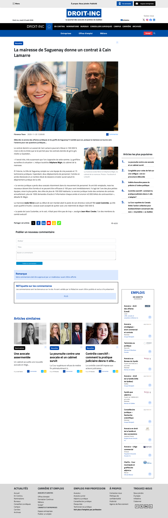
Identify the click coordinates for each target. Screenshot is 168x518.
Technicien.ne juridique (129, 344)
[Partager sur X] (33, 223)
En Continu (59, 26)
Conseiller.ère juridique (82, 501)
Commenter (33, 371)
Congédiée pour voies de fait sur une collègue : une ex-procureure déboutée (141, 173)
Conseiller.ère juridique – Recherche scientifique (129, 413)
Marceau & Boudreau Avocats (130, 351)
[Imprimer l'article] (45, 371)
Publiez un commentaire (29, 263)
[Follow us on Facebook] (150, 20)
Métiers (103, 33)
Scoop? (148, 33)
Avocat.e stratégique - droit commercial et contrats (130, 328)
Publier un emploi (44, 514)
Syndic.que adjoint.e (128, 393)
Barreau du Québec (129, 370)
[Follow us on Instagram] (147, 20)
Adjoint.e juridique (81, 498)
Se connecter (126, 3)
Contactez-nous (116, 493)
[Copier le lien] (59, 223)
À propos (74, 3)
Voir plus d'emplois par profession (87, 509)
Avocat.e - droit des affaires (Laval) (130, 309)
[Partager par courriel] (49, 223)
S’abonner (137, 501)
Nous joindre (84, 3)
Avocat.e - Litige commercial (130, 448)
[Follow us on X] (143, 20)
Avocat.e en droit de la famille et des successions (131, 431)
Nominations (72, 26)
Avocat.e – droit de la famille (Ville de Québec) (131, 379)
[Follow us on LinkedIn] (154, 20)
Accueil (17, 493)
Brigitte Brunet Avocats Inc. (130, 439)
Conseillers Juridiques (101, 26)
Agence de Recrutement (119, 504)
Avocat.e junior (79, 495)
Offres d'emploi (86, 33)
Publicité (93, 3)
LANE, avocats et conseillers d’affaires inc (131, 317)
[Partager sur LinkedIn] (44, 223)
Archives (137, 26)
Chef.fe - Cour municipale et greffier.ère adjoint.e (129, 466)
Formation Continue (45, 499)
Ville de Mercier (128, 475)
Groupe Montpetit (129, 337)
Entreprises (66, 33)
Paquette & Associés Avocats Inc (130, 455)
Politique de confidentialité (115, 497)
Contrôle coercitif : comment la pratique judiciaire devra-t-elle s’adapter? (140, 193)
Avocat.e (77, 493)
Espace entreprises (147, 3)
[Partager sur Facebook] (38, 223)
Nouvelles (18, 43)
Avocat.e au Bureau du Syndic (131, 360)
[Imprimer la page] (54, 223)
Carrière (127, 26)
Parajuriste (78, 504)
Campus (117, 26)
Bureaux (84, 26)
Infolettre (126, 20)
